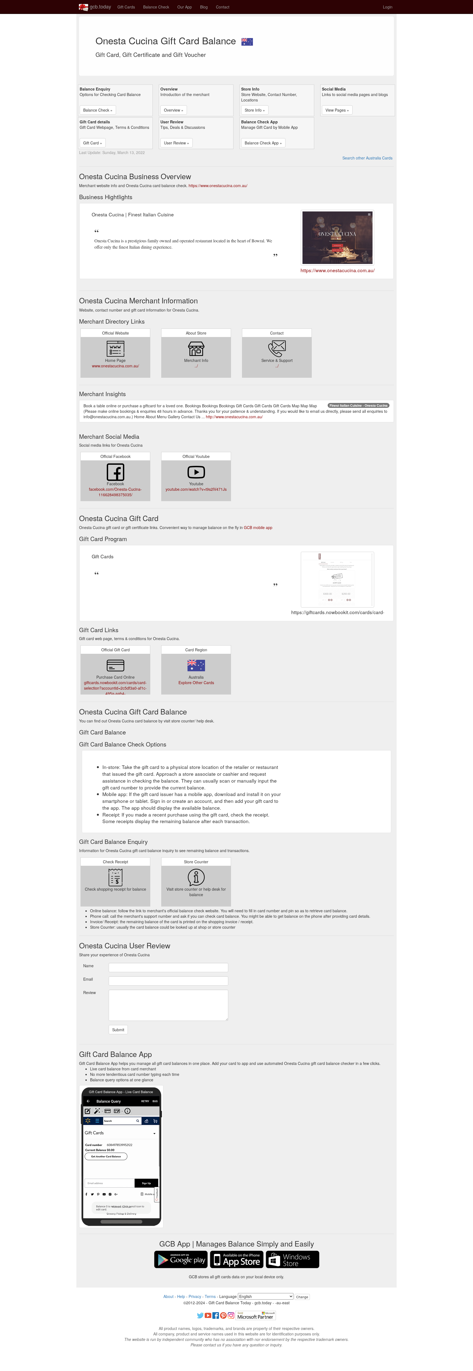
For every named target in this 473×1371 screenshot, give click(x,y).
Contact (222, 7)
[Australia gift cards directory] (247, 40)
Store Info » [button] (255, 110)
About (168, 1296)
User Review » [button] (176, 143)
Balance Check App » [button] (263, 143)
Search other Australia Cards (367, 158)
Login (388, 7)
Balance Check (156, 7)
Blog (204, 7)
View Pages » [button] (337, 110)
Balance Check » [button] (98, 110)
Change (302, 1296)
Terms (210, 1296)
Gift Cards (126, 7)
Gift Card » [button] (92, 143)
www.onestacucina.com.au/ (115, 365)
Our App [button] (184, 7)
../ (196, 365)
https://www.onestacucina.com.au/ (218, 185)
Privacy (195, 1296)
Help (181, 1296)
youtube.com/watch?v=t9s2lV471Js (196, 489)
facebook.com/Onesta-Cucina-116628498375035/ (115, 491)
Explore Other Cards (196, 682)
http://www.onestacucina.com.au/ (234, 416)
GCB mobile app (258, 527)
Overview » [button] (173, 110)
